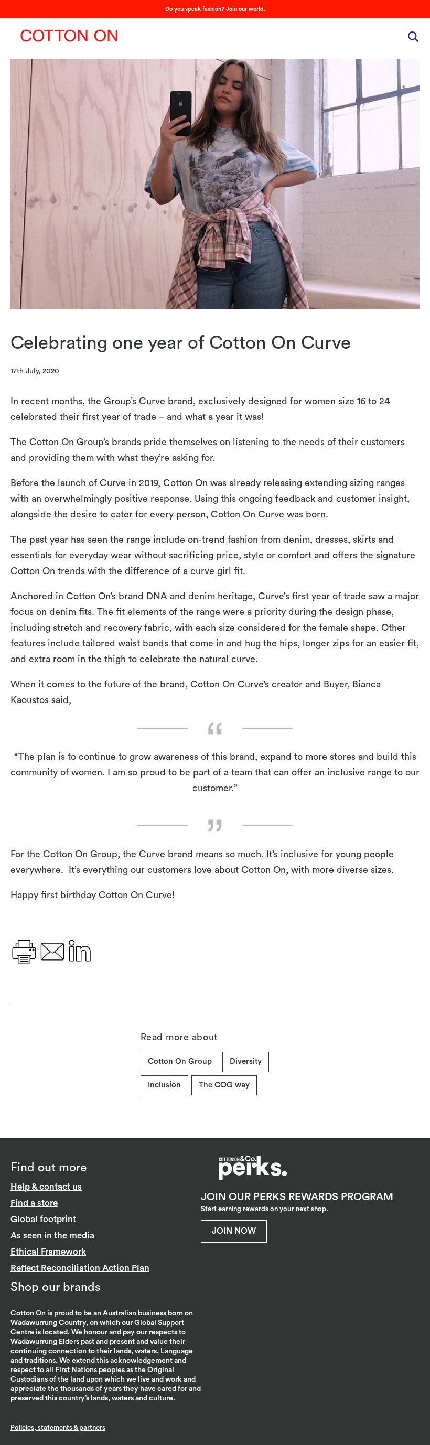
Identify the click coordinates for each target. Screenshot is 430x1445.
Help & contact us (46, 1186)
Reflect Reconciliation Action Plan (79, 1268)
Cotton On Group (69, 35)
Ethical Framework (48, 1251)
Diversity (246, 1061)
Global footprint (43, 1219)
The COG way (224, 1085)
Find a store (34, 1203)
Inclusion (164, 1085)
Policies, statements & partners (57, 1427)
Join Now (234, 1231)
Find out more (48, 1167)
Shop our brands (55, 1287)
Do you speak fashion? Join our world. (215, 9)
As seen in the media (52, 1235)
